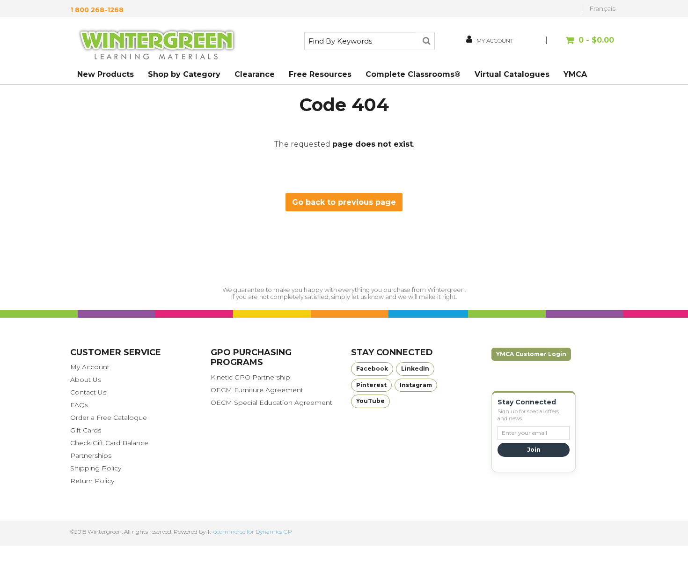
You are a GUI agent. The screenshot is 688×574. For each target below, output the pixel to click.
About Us (85, 379)
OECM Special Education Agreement (271, 402)
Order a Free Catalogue (108, 417)
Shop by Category (184, 74)
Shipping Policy (95, 468)
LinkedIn (415, 368)
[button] (581, 45)
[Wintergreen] (156, 46)
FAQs (79, 405)
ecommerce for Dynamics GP (252, 531)
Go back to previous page (344, 202)
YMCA (575, 74)
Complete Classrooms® (413, 74)
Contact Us (88, 392)
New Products (105, 74)
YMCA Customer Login (531, 354)
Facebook (372, 368)
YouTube (370, 400)
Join (534, 449)
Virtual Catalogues (512, 74)
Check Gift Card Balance (109, 443)
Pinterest (371, 384)
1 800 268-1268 (97, 10)
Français (602, 8)
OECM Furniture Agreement (257, 390)
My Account (90, 367)
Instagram (416, 384)
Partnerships (90, 455)
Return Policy (92, 481)
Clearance (254, 74)
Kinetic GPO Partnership (250, 377)
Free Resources (320, 74)
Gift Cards (85, 430)
